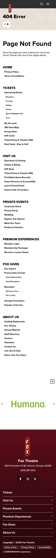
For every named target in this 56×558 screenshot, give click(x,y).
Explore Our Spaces (14, 219)
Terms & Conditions (14, 76)
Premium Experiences (21, 239)
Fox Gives (11, 264)
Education (9, 287)
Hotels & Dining (12, 164)
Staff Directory (11, 334)
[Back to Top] (52, 550)
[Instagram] (28, 479)
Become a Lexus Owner (16, 252)
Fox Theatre (10, 7)
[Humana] (28, 404)
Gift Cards (9, 135)
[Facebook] (20, 479)
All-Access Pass (12, 291)
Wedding (8, 214)
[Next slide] (53, 403)
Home (7, 67)
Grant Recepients (13, 281)
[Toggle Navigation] (48, 4)
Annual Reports (12, 329)
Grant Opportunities (14, 277)
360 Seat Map (11, 127)
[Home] (6, 24)
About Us (11, 317)
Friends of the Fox (13, 305)
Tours (8, 118)
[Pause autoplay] (52, 381)
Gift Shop (9, 169)
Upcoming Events (13, 92)
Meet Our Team (12, 223)
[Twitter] (34, 479)
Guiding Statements (14, 321)
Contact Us (10, 346)
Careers (8, 338)
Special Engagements (14, 113)
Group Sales (10, 131)
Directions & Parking (14, 160)
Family (8, 109)
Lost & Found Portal (14, 185)
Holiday (9, 105)
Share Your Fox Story (15, 355)
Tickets (9, 87)
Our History (10, 325)
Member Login (11, 243)
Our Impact (10, 268)
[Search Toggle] (41, 4)
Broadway (10, 97)
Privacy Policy (11, 71)
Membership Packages (16, 248)
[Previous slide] (2, 403)
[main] (28, 193)
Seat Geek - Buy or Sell (16, 144)
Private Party (11, 210)
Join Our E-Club (12, 350)
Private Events (15, 201)
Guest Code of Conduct (16, 189)
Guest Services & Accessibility (19, 181)
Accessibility (45, 547)
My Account (10, 123)
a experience (17, 551)
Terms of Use (10, 547)
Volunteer (9, 342)
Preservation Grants (14, 272)
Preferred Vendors (13, 227)
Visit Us (9, 156)
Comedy (9, 101)
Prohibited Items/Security (17, 177)
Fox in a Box (10, 295)
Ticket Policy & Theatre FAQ (18, 140)
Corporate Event (12, 206)
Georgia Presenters (14, 300)
